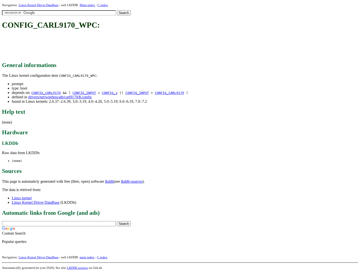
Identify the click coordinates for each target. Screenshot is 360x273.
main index (87, 257)
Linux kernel (22, 198)
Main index (87, 5)
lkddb (109, 181)
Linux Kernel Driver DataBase (39, 5)
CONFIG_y (110, 93)
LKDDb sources (77, 268)
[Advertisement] (91, 46)
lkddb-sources (132, 181)
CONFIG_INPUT (84, 93)
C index (102, 5)
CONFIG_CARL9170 (46, 93)
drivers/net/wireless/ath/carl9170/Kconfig (60, 97)
